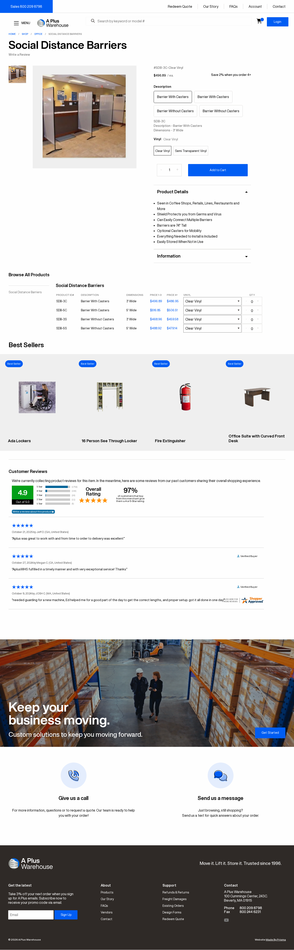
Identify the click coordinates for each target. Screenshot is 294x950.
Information (169, 256)
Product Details (172, 191)
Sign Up (66, 914)
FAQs (233, 6)
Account (255, 6)
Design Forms (171, 912)
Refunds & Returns (175, 892)
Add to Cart (218, 170)
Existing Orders (173, 905)
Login (277, 21)
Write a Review (19, 54)
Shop (25, 34)
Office (38, 34)
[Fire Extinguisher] (184, 433)
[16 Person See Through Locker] (110, 433)
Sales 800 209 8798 (26, 6)
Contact (279, 6)
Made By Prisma (276, 939)
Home (12, 34)
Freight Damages (174, 899)
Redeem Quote (180, 6)
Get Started (270, 732)
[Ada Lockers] (37, 433)
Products (107, 892)
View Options (36, 444)
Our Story (210, 6)
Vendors (106, 912)
